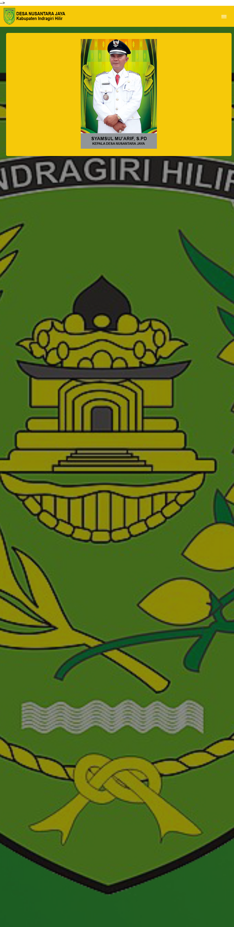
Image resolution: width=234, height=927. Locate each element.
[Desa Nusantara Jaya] (34, 16)
